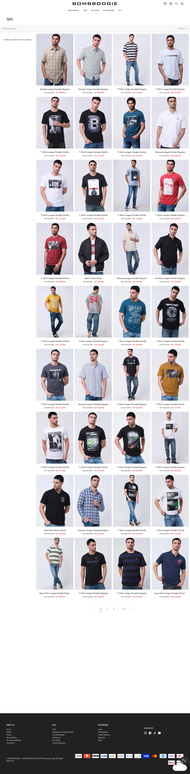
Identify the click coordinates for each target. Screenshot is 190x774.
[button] (85, 10)
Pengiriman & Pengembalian (63, 732)
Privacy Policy (11, 737)
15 (123, 608)
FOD (100, 740)
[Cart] (182, 3)
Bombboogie (103, 732)
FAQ (54, 729)
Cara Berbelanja (58, 735)
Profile (8, 732)
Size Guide (56, 740)
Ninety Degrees (104, 735)
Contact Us (56, 737)
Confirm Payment (58, 743)
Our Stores (10, 743)
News (8, 729)
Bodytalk (101, 737)
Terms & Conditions (13, 740)
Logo (100, 729)
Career (9, 735)
